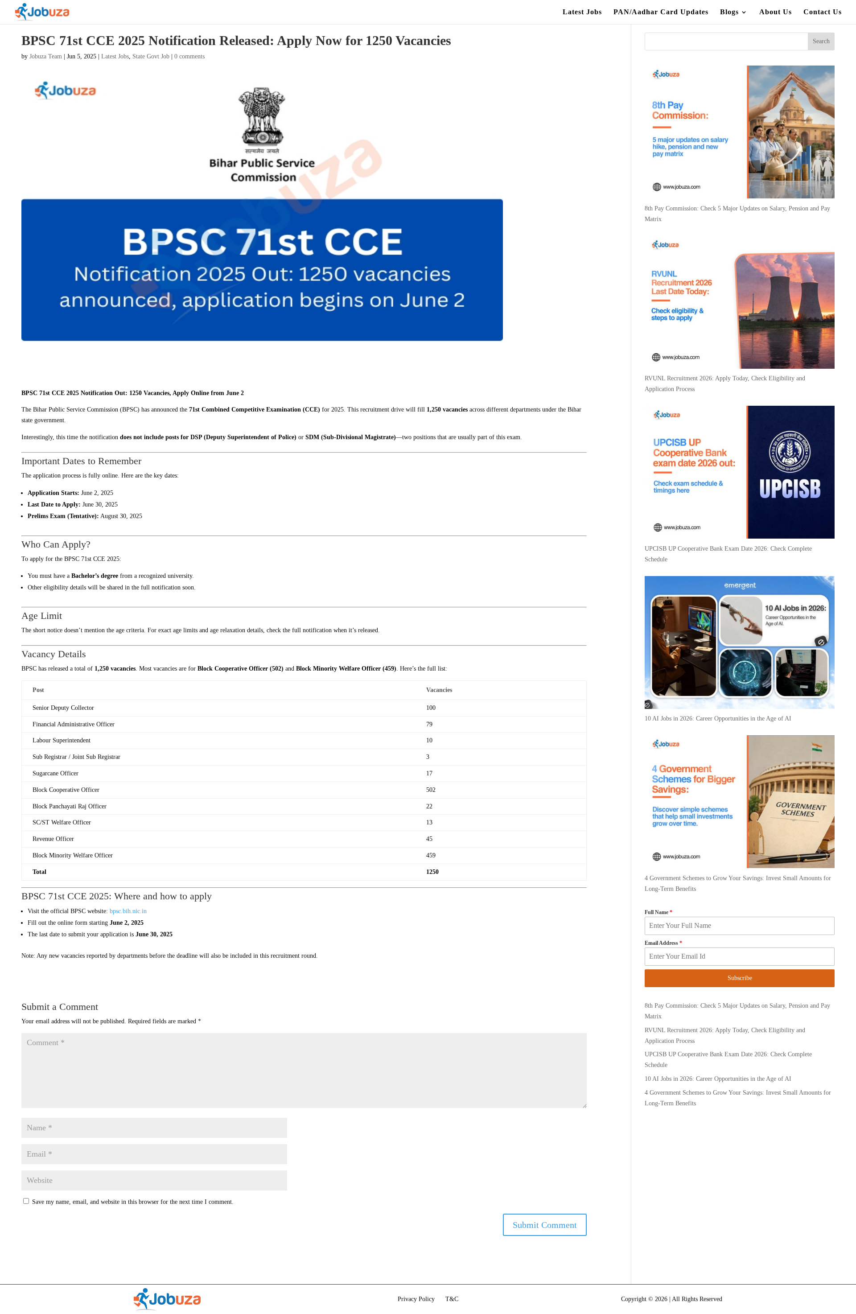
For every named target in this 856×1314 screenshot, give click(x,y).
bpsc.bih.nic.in (128, 911)
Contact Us (822, 12)
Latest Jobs (582, 12)
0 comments (189, 56)
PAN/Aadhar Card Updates (660, 12)
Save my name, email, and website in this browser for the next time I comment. (133, 1202)
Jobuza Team (45, 56)
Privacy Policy (416, 1299)
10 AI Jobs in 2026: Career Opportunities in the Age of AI (718, 1078)
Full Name (658, 912)
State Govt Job (150, 56)
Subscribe (740, 978)
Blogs (729, 12)
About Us (775, 12)
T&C (451, 1299)
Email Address (663, 943)
